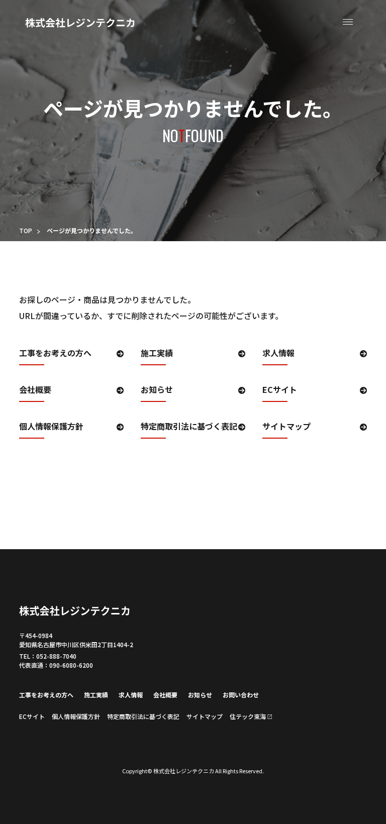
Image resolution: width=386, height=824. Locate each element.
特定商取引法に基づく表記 (189, 427)
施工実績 (157, 354)
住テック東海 (248, 716)
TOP (25, 230)
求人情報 (278, 354)
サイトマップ (286, 427)
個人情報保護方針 (51, 427)
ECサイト (279, 390)
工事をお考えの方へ (55, 354)
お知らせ (157, 390)
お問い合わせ (241, 694)
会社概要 (35, 390)
